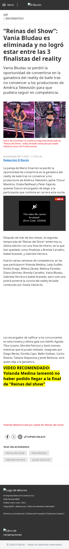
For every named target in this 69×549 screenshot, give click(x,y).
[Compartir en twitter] (13, 436)
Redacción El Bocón (16, 160)
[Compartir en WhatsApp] (20, 436)
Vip (5, 15)
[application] (34, 213)
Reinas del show (15, 453)
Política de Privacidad (35, 513)
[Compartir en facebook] (7, 436)
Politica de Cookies (55, 513)
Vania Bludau (39, 453)
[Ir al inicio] (34, 5)
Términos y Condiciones (13, 513)
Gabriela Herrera (15, 459)
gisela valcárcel (41, 459)
